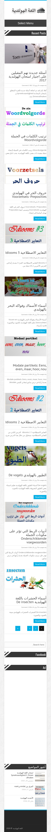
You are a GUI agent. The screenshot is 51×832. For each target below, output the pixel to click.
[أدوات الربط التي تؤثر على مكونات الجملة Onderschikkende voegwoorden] (25, 512)
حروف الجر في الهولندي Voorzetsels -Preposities (29, 195)
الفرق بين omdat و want (23, 786)
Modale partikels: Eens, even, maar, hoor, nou (29, 367)
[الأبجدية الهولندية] (40, 802)
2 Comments (26, 202)
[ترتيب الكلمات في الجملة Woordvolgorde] (25, 117)
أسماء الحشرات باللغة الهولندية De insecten (30, 600)
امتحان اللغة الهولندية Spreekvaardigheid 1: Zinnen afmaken (22, 775)
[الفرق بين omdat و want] (40, 790)
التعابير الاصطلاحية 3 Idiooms (25, 253)
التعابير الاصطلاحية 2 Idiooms (25, 422)
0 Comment (25, 85)
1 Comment (26, 145)
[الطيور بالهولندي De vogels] (25, 456)
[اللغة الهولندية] (28, 10)
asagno (42, 85)
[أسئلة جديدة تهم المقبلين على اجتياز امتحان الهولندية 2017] (25, 54)
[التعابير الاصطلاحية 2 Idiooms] (25, 403)
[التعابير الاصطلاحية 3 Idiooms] (25, 234)
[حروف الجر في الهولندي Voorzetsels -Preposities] (25, 174)
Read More (40, 102)
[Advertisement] (23, 716)
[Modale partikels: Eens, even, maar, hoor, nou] (25, 346)
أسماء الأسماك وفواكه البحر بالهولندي (27, 307)
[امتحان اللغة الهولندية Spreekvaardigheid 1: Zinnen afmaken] (40, 777)
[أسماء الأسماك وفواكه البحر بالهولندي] (25, 287)
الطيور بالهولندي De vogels (27, 475)
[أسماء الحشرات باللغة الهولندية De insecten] (25, 579)
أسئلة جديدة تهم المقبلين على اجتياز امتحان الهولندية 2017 (27, 76)
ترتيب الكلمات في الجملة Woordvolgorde (28, 138)
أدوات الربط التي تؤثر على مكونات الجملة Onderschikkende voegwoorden (27, 536)
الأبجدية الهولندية (26, 798)
